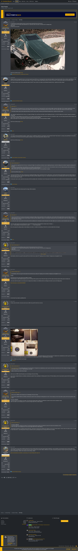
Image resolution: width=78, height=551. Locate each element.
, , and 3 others (20, 74)
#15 (75, 447)
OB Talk (21, 72)
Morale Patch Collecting (32, 534)
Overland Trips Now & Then (33, 522)
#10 (75, 301)
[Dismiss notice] (75, 11)
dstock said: (13, 106)
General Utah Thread (31, 530)
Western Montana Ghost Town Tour (37, 538)
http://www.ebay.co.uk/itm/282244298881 (18, 282)
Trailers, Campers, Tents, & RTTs (33, 527)
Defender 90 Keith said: (15, 271)
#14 (75, 420)
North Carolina (7, 464)
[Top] (75, 546)
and (17, 100)
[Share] (74, 22)
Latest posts (30, 518)
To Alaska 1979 (30, 520)
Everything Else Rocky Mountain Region (35, 532)
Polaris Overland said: (15, 422)
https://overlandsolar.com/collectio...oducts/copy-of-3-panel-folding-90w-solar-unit (25, 452)
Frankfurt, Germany (6, 150)
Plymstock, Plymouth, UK (7, 258)
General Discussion (31, 536)
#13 (75, 390)
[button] (34, 1)
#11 (75, 328)
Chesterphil (24, 524)
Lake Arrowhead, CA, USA (7, 93)
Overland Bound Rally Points (33, 540)
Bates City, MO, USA (6, 203)
